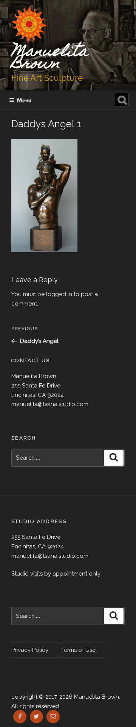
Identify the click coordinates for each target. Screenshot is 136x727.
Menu (24, 100)
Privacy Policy (29, 650)
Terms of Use (78, 650)
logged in (59, 294)
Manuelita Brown (49, 58)
